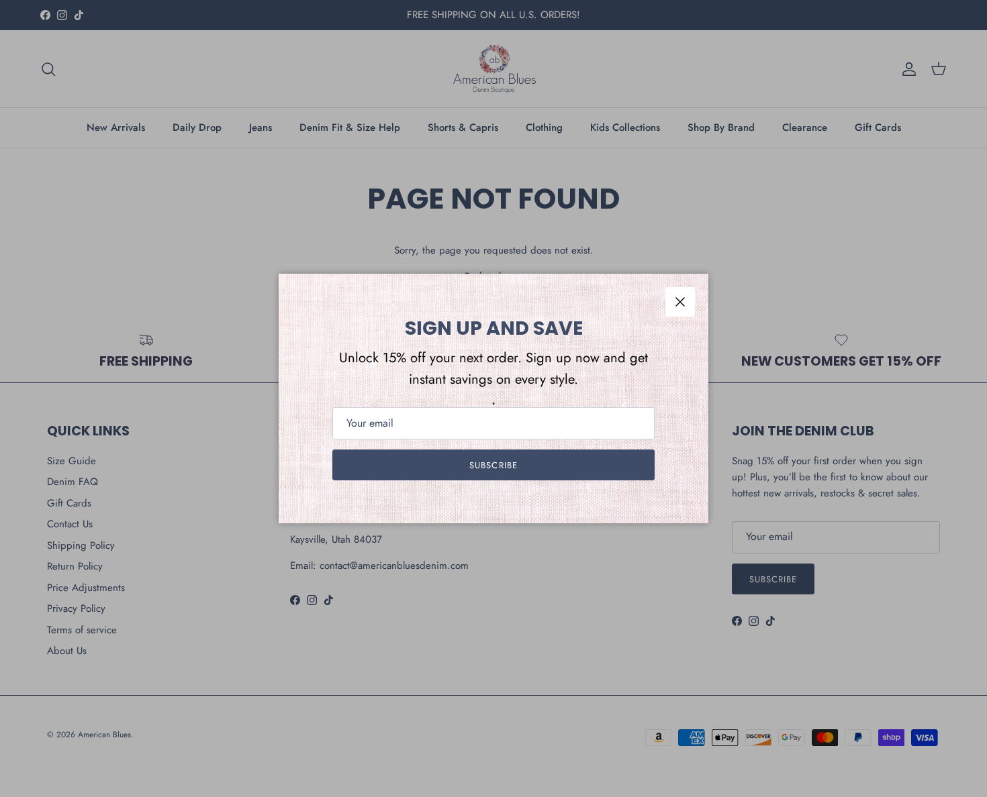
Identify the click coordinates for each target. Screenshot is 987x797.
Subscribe (493, 465)
